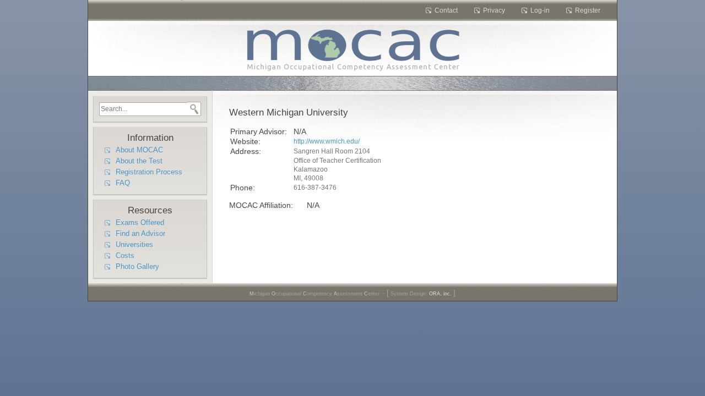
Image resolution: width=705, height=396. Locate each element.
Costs (125, 256)
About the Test (139, 161)
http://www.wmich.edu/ (327, 141)
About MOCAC (139, 150)
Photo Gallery (137, 267)
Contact (446, 10)
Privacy (494, 10)
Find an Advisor (140, 234)
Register (587, 10)
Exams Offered (140, 223)
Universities (134, 245)
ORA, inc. (440, 293)
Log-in (540, 10)
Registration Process (149, 172)
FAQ (123, 183)
